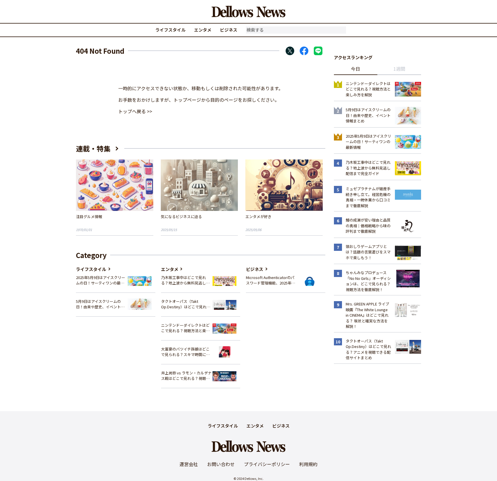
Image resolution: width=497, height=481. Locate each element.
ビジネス (228, 30)
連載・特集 (93, 148)
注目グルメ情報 (89, 216)
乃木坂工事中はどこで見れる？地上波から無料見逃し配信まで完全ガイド (185, 280)
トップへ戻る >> (135, 111)
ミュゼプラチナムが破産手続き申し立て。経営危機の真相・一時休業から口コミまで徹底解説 (368, 197)
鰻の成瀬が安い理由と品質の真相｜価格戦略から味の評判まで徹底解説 (368, 225)
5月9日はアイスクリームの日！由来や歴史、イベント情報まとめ (100, 304)
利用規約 (308, 464)
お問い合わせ (221, 464)
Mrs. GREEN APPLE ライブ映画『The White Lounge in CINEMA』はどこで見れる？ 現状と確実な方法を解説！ (367, 315)
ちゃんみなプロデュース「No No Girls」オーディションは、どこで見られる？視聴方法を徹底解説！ (368, 281)
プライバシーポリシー (267, 464)
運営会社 (188, 464)
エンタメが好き (258, 216)
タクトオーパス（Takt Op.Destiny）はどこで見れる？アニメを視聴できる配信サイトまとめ (185, 304)
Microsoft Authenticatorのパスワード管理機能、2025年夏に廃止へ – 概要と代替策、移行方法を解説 (270, 280)
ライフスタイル (170, 30)
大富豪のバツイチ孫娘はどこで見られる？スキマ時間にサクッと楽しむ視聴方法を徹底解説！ (185, 351)
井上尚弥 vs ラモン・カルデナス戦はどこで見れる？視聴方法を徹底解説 (186, 375)
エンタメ (202, 30)
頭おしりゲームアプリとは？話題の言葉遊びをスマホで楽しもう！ (368, 252)
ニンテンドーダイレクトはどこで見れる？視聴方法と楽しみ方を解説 (185, 328)
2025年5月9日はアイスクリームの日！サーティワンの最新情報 (100, 280)
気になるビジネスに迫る (181, 216)
